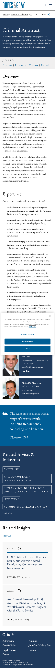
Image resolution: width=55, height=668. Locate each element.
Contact (7, 654)
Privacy (32, 649)
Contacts (33, 65)
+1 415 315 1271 (27, 364)
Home (5, 14)
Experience (20, 65)
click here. (32, 326)
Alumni (33, 640)
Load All (6, 513)
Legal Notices (9, 649)
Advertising (8, 640)
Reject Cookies (27, 341)
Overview (7, 65)
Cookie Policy (9, 645)
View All (7, 535)
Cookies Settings (27, 334)
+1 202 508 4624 (42, 360)
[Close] (50, 316)
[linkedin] (8, 635)
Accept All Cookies (27, 349)
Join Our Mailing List (40, 645)
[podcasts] (13, 635)
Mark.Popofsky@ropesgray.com (32, 367)
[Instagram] (3, 635)
